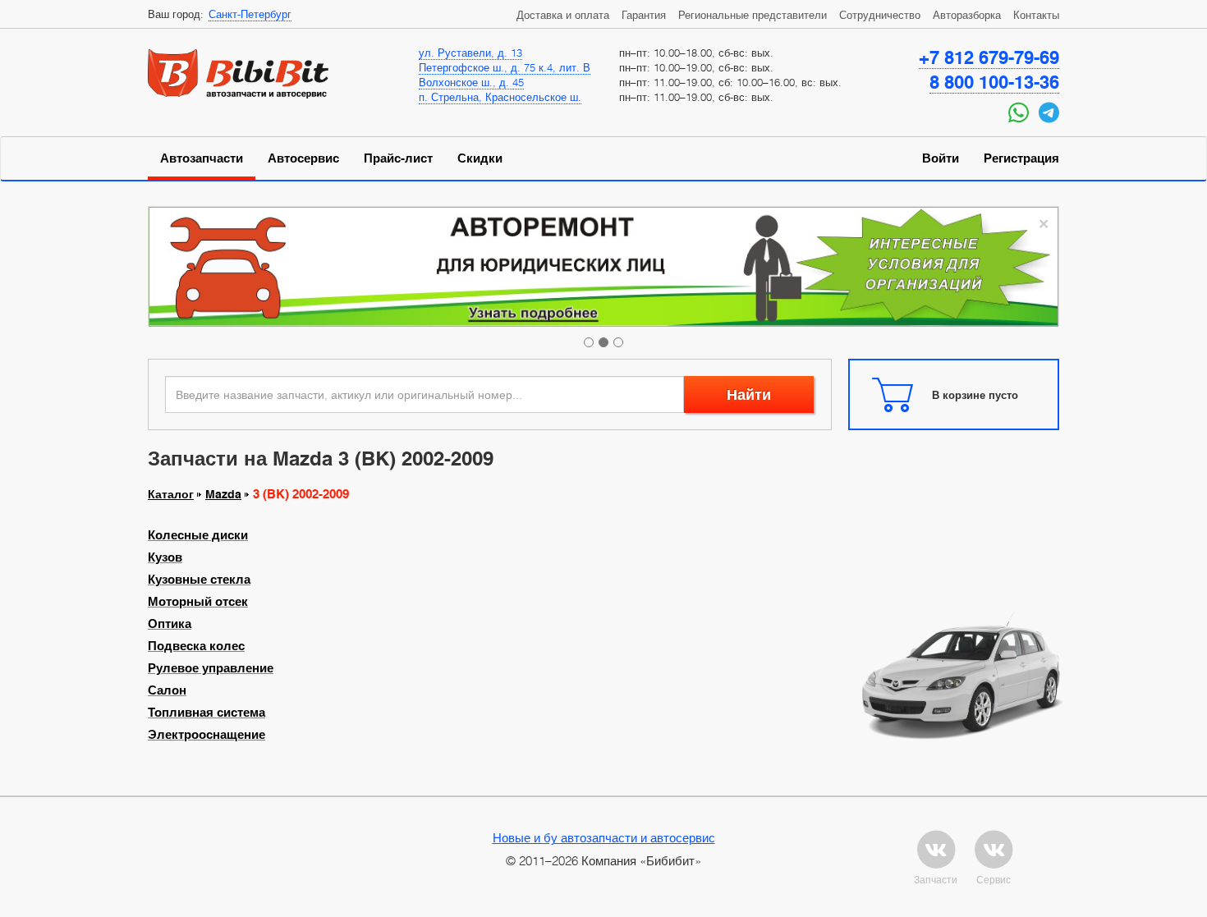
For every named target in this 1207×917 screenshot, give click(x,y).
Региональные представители (752, 14)
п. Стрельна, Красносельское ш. (500, 96)
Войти (940, 158)
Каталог (171, 494)
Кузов (165, 557)
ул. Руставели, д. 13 (470, 52)
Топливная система (206, 712)
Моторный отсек (198, 601)
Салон (167, 690)
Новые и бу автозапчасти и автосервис (604, 837)
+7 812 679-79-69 (989, 57)
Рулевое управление (210, 668)
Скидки (480, 158)
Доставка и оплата (562, 14)
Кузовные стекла (199, 579)
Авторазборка (967, 14)
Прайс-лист (398, 158)
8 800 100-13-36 (994, 82)
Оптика (169, 624)
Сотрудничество (879, 14)
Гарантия (644, 14)
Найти (749, 394)
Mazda (223, 494)
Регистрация (1021, 158)
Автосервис (303, 158)
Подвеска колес (196, 646)
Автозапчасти (201, 158)
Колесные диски (198, 535)
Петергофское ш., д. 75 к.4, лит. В (504, 67)
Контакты (1036, 14)
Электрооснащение (206, 734)
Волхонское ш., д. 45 (471, 82)
